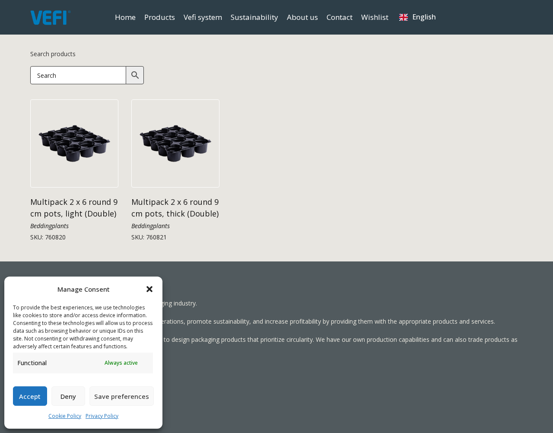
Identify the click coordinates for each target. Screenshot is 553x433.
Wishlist (374, 17)
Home (125, 17)
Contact (340, 17)
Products (159, 17)
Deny (68, 396)
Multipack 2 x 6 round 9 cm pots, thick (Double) (175, 208)
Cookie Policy (64, 416)
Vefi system (203, 17)
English (424, 17)
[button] (149, 289)
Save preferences (121, 396)
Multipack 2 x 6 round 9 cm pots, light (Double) (74, 208)
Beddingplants (49, 226)
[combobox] (417, 17)
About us (302, 17)
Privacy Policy (102, 416)
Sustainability (254, 17)
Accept (30, 396)
